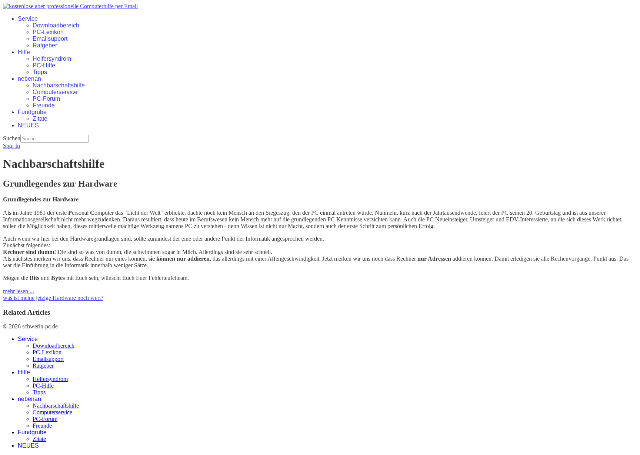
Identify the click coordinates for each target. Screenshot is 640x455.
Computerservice (55, 92)
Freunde (44, 105)
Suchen (11, 138)
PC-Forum (46, 99)
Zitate (40, 119)
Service (28, 19)
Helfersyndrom (52, 59)
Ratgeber (45, 45)
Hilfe (24, 52)
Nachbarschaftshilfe (59, 85)
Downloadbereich (56, 25)
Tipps (40, 72)
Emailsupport (50, 39)
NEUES (28, 125)
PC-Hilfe (44, 65)
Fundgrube (32, 112)
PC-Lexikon (48, 32)
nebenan (29, 79)
